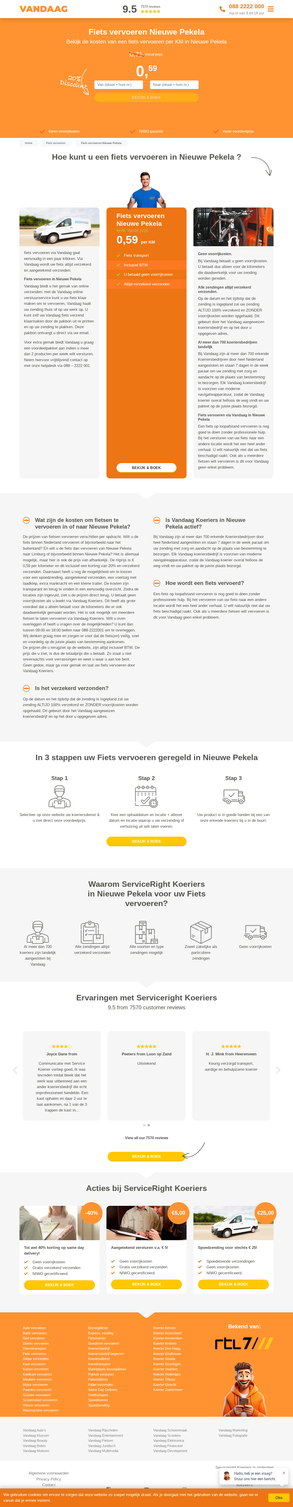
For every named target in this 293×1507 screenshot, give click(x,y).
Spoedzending (98, 1405)
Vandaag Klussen (36, 1435)
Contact (48, 1485)
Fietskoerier (97, 1338)
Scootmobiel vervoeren (40, 1400)
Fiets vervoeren (34, 1354)
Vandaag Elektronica (168, 1440)
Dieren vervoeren (36, 1343)
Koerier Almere (164, 1328)
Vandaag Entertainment (105, 1435)
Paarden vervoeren (37, 1390)
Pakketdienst (98, 1379)
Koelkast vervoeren (37, 1374)
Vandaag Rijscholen (103, 1430)
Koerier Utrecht (164, 1385)
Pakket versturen (101, 1374)
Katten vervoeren (36, 1369)
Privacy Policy (48, 1479)
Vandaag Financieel (167, 1446)
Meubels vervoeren (37, 1379)
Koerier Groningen (167, 1364)
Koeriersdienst (99, 1359)
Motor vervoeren (35, 1385)
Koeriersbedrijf (99, 1348)
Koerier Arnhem (165, 1343)
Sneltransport (98, 1395)
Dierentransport (34, 1348)
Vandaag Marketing (233, 1430)
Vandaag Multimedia (103, 1451)
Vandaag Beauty (35, 1440)
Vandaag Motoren (36, 1451)
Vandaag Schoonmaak (170, 1430)
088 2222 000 (246, 6)
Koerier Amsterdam (167, 1338)
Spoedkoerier (98, 1400)
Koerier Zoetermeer (167, 1390)
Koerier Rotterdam (167, 1374)
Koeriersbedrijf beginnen (106, 1354)
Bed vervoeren (34, 1338)
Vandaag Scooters (167, 1435)
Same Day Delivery (102, 1390)
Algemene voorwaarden (49, 1473)
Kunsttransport (99, 1364)
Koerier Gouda (164, 1359)
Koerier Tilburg (164, 1379)
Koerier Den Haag (166, 1348)
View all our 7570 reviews (146, 1138)
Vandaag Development (170, 1451)
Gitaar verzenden (36, 1359)
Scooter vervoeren (37, 1395)
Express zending (100, 1333)
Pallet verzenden (100, 1385)
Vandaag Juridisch (102, 1446)
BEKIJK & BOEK (146, 468)
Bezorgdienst (98, 1328)
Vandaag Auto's (34, 1430)
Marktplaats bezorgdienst (107, 1369)
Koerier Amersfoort (167, 1333)
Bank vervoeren (35, 1333)
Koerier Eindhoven (167, 1354)
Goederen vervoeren (103, 1343)
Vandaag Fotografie (233, 1435)
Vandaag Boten (34, 1446)
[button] (24, 520)
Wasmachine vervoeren (40, 1410)
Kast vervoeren (34, 1364)
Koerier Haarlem (165, 1369)
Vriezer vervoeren (36, 1405)
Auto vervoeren (34, 1328)
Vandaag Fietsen (100, 1440)
